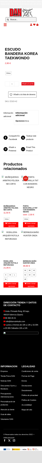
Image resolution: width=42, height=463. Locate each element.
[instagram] (14, 440)
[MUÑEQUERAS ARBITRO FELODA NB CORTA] (11, 188)
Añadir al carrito (28, 84)
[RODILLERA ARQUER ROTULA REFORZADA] (11, 243)
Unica (26, 121)
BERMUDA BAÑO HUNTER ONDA (29, 262)
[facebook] (5, 440)
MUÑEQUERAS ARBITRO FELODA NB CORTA (11, 208)
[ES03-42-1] (21, 38)
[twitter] (9, 440)
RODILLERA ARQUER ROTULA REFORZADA (11, 263)
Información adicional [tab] (8, 114)
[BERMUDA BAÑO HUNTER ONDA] (30, 243)
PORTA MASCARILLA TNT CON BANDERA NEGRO (30, 209)
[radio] (8, 73)
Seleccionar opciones (11, 224)
